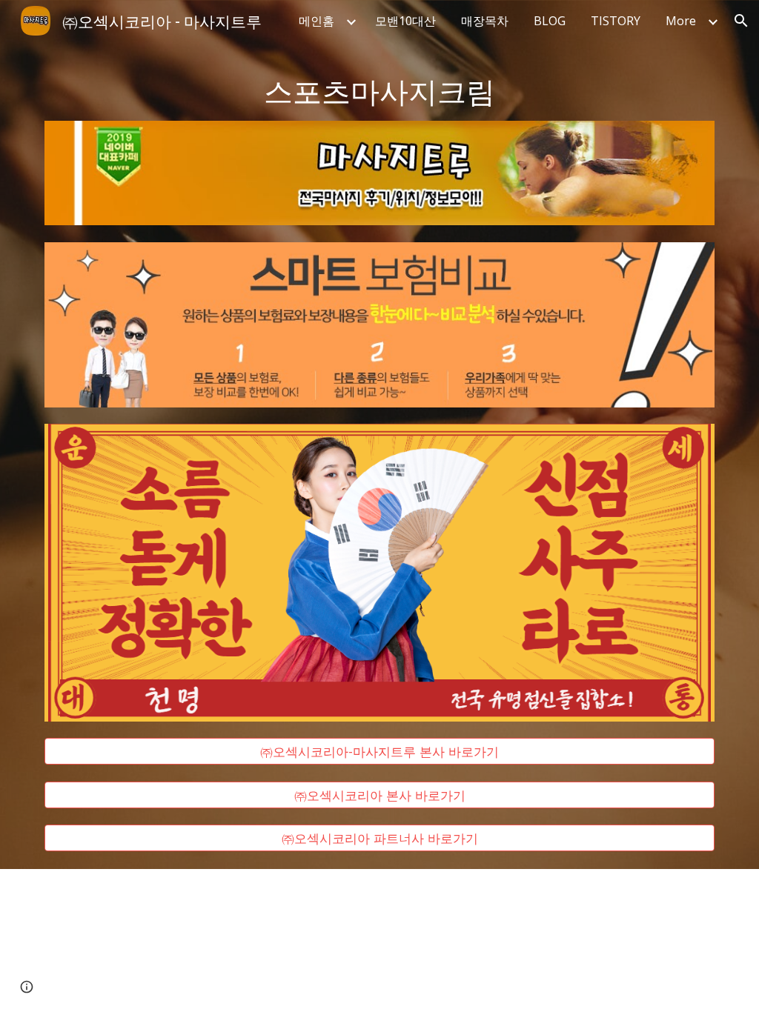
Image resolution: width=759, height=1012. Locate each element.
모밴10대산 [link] (405, 21)
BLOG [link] (550, 21)
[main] (379, 90)
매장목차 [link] (484, 21)
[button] (741, 21)
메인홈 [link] (316, 21)
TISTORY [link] (615, 21)
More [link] (681, 21)
